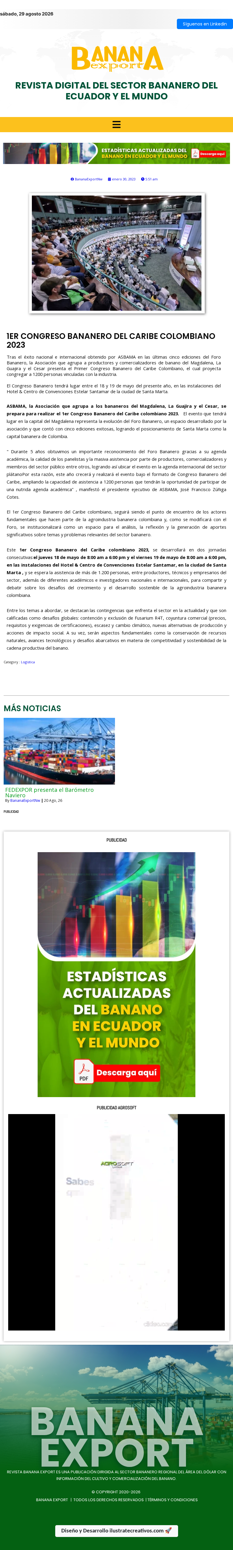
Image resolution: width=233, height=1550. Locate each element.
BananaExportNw (25, 800)
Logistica (28, 662)
